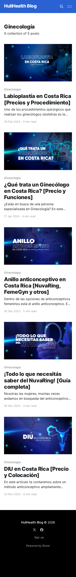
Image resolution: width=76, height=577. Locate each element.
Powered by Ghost (38, 545)
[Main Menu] (69, 6)
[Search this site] (61, 6)
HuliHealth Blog (20, 6)
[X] (34, 529)
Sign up (39, 537)
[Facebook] (41, 529)
